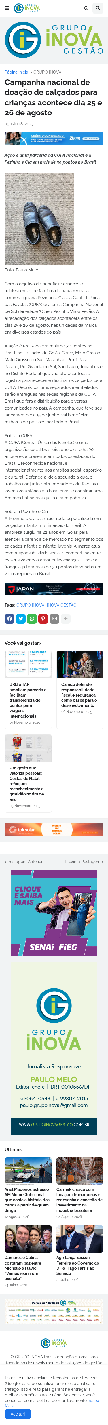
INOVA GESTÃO (62, 605)
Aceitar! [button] (18, 1414)
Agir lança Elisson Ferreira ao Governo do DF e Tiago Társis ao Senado (77, 1265)
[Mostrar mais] (66, 619)
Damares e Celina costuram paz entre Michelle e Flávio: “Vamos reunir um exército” (23, 1268)
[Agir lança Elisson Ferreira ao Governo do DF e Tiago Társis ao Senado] (80, 1239)
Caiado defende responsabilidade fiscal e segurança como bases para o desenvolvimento (79, 695)
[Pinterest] (43, 619)
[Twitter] (21, 619)
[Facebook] (9, 619)
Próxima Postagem (83, 861)
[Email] (54, 619)
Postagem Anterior (25, 861)
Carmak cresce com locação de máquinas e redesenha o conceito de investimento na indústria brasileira (79, 1200)
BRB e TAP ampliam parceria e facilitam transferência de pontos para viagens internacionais (28, 700)
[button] (7, 8)
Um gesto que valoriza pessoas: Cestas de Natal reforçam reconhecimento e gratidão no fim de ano (27, 784)
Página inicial (17, 72)
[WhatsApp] (32, 619)
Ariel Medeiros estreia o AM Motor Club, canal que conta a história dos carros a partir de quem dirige (27, 1200)
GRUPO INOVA (47, 72)
